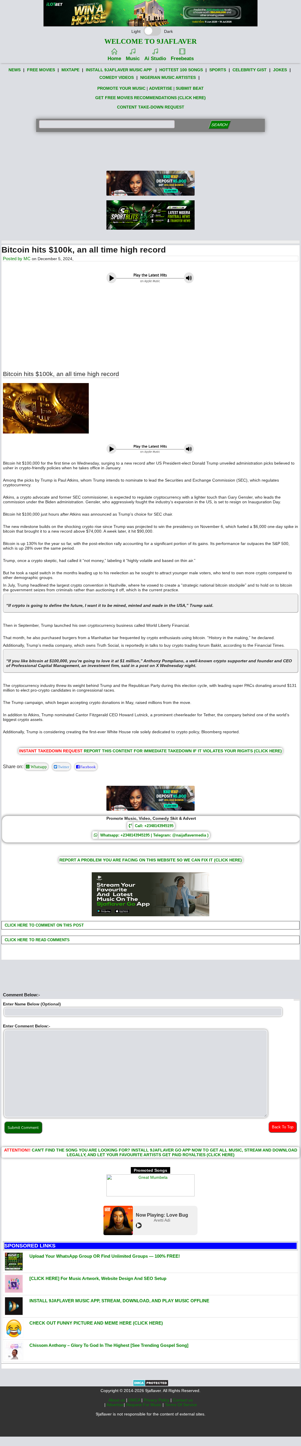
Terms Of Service (181, 1404)
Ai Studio (155, 58)
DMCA (134, 1400)
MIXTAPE (70, 69)
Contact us (183, 1400)
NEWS (15, 69)
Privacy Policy (157, 1400)
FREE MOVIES (41, 69)
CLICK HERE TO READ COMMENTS (37, 940)
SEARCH (219, 125)
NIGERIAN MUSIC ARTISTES (168, 77)
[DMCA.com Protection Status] (150, 1385)
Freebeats (182, 58)
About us (117, 1400)
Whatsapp (38, 767)
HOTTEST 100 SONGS (181, 69)
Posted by (13, 258)
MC (27, 258)
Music (133, 58)
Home (114, 58)
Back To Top (282, 1127)
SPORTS (217, 69)
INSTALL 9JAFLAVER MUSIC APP (119, 69)
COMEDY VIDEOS (116, 77)
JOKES (280, 69)
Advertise (115, 1404)
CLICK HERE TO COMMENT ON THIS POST (44, 925)
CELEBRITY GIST (250, 69)
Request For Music (144, 1404)
